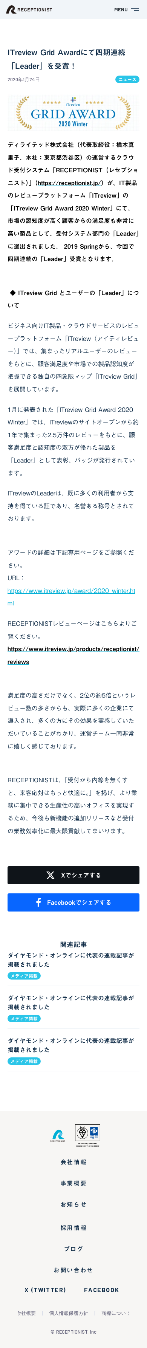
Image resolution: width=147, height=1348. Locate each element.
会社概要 (26, 1313)
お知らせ (73, 1204)
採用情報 (73, 1228)
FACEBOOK (101, 1290)
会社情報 (73, 1162)
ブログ (74, 1249)
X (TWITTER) (45, 1290)
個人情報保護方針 (68, 1313)
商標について (116, 1313)
